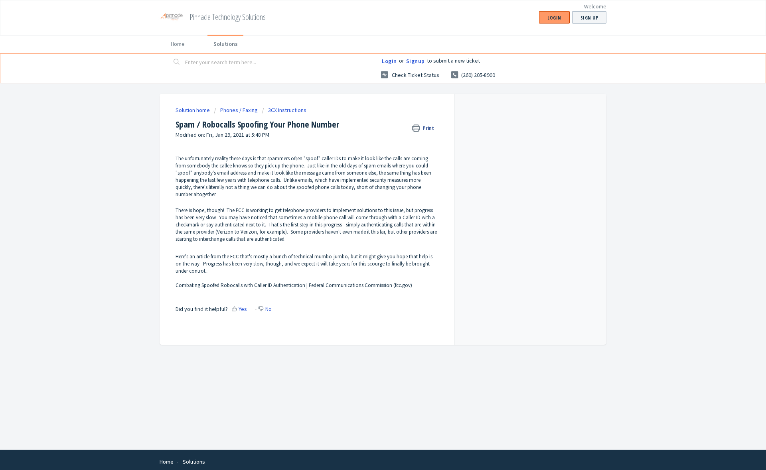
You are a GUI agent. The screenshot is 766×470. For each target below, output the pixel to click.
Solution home (193, 110)
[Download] (368, 130)
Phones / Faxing (239, 110)
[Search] (176, 63)
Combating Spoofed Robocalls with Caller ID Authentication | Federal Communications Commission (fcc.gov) (294, 285)
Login (389, 61)
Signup (415, 61)
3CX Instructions (287, 110)
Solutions (225, 43)
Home (178, 43)
